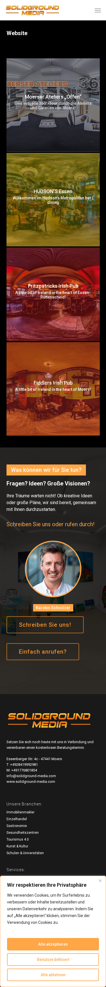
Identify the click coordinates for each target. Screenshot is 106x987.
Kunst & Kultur (17, 846)
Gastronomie (17, 826)
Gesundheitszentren (23, 833)
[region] (53, 931)
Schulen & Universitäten (25, 853)
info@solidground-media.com (31, 776)
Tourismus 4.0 (18, 839)
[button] (98, 10)
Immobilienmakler (20, 812)
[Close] (100, 880)
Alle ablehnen (53, 975)
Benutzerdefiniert (53, 959)
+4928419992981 (24, 764)
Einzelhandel (17, 819)
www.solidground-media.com (31, 781)
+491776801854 (24, 770)
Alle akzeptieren (53, 944)
